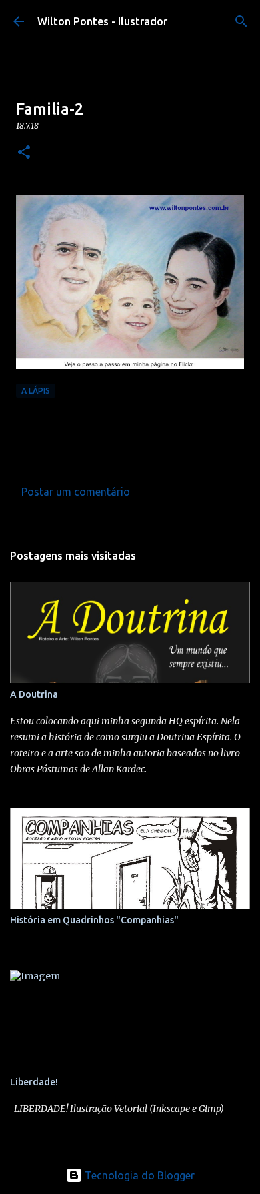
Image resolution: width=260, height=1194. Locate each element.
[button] (24, 153)
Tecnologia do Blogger (138, 1175)
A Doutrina (34, 694)
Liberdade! (34, 1082)
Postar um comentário (75, 492)
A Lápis (35, 390)
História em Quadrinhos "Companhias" (94, 920)
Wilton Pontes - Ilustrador (102, 21)
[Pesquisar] (241, 21)
